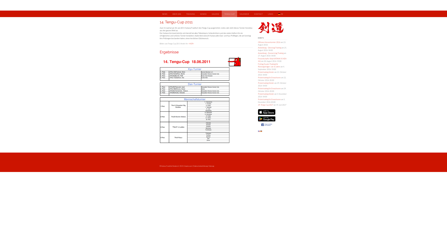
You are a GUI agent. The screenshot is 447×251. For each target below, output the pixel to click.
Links (270, 14)
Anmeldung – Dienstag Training (269, 48)
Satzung (211, 166)
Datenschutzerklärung (200, 166)
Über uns (176, 14)
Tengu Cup (229, 14)
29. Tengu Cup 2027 (265, 105)
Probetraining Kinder (266, 72)
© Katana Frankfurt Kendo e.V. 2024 (171, 166)
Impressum (188, 166)
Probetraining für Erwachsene (269, 77)
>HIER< (191, 44)
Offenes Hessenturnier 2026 (269, 42)
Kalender (244, 14)
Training (190, 14)
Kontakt (258, 14)
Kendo (203, 14)
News (164, 14)
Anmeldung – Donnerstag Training (271, 53)
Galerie (215, 14)
